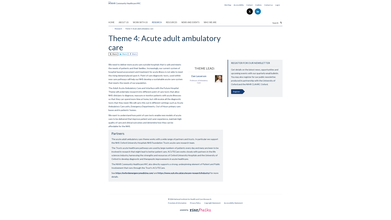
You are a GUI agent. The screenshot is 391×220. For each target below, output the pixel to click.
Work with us (140, 22)
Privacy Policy (195, 203)
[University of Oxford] (135, 198)
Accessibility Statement (233, 203)
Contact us (268, 5)
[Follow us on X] (250, 11)
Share (114, 54)
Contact (249, 5)
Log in (277, 5)
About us (124, 22)
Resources (171, 22)
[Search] (281, 22)
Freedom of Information (177, 203)
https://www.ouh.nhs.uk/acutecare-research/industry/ (184, 173)
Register (236, 91)
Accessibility (239, 5)
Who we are (210, 22)
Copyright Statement (212, 203)
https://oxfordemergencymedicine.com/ (134, 173)
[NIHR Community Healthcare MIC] (124, 2)
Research (157, 22)
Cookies (258, 5)
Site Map (227, 5)
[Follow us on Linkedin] (258, 11)
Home (111, 22)
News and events (190, 22)
